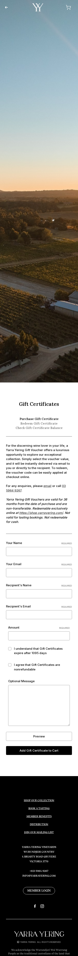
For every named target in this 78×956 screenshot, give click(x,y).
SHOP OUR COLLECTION (39, 800)
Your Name (39, 543)
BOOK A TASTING (39, 808)
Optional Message (21, 681)
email (47, 486)
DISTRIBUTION (39, 824)
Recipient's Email (39, 606)
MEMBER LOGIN (39, 890)
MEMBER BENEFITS (39, 816)
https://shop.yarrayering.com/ (41, 513)
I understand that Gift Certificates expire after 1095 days (38, 651)
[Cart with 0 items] (63, 7)
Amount (39, 627)
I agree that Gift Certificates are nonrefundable (37, 667)
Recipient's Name (39, 585)
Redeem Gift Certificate (39, 423)
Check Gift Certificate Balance (39, 428)
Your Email (39, 564)
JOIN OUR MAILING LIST (39, 832)
